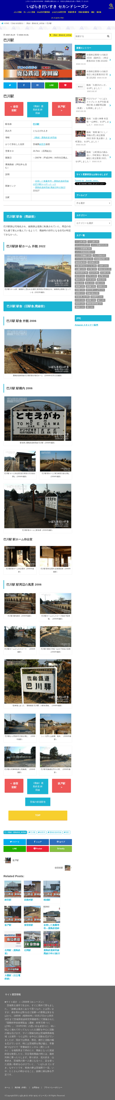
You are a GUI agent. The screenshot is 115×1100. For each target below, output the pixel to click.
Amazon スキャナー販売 (86, 325)
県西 (100, 283)
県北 (101, 280)
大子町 (92, 269)
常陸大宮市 (105, 269)
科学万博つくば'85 (95, 290)
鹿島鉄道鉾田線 (55, 832)
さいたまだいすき (57, 18)
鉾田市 (42, 144)
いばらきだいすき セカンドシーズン (57, 6)
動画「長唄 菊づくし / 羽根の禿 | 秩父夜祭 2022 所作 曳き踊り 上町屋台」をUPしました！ (91, 138)
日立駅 (105, 273)
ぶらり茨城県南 (83, 249)
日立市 (94, 273)
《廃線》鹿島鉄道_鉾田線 (16, 832)
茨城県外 (97, 297)
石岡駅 (80, 290)
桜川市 (80, 276)
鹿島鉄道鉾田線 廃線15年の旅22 (50, 187)
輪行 (101, 300)
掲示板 (99, 12)
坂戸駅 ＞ (61, 108)
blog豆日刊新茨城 (43, 12)
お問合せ (35, 1087)
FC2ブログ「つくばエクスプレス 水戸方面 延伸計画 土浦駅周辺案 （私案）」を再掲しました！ (92, 105)
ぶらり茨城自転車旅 (85, 252)
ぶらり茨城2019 (99, 245)
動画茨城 (81, 262)
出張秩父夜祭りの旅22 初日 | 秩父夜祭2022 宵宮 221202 (97, 74)
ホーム (7, 1087)
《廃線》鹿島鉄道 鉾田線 (37, 109)
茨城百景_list (82, 297)
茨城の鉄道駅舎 (83, 12)
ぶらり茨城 (17, 12)
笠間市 (80, 293)
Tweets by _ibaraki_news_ (87, 181)
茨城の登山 (92, 293)
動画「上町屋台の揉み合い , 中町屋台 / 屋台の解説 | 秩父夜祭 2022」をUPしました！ (92, 157)
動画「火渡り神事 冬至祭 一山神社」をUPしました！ (98, 122)
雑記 (92, 12)
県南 (79, 283)
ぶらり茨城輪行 (83, 255)
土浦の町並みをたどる (86, 266)
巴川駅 (32, 832)
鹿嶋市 (80, 307)
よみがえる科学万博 (59, 12)
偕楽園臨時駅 (102, 259)
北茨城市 (93, 262)
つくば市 (81, 242)
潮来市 (80, 280)
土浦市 (103, 266)
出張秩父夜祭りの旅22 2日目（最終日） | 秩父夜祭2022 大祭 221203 (92, 59)
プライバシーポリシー (53, 1087)
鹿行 (67, 832)
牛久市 (91, 280)
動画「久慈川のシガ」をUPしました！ (97, 88)
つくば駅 (93, 242)
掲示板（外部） (21, 1087)
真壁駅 (91, 286)
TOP (37, 815)
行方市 (80, 300)
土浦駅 (80, 269)
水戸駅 (103, 276)
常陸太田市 (82, 273)
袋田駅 (91, 300)
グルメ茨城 (99, 255)
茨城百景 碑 (72, 12)
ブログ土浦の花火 (84, 259)
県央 (90, 283)
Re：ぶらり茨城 (29, 12)
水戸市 (91, 276)
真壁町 (80, 286)
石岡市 (102, 286)
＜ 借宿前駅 (14, 108)
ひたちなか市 (82, 245)
